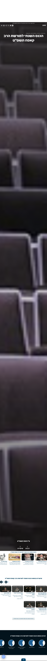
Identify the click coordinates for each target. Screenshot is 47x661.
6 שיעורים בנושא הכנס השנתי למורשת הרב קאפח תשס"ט (23, 618)
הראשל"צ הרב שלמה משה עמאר (18, 597)
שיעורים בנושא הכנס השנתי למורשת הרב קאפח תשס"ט (23, 579)
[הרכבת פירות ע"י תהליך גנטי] (17, 593)
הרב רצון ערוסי (32, 596)
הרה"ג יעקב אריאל (43, 596)
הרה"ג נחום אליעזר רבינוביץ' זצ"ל (42, 612)
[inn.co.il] (12, 25)
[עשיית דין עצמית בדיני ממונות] (29, 593)
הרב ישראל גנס (8, 595)
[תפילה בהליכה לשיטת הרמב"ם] (29, 608)
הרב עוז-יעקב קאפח (31, 613)
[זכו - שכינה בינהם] (5, 592)
